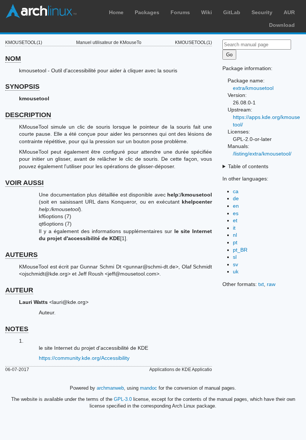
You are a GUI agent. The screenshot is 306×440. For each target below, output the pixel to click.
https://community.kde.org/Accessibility (84, 358)
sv (235, 264)
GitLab (231, 12)
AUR (289, 12)
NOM (13, 58)
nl (235, 235)
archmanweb (110, 388)
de (236, 198)
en (236, 206)
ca (235, 191)
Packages (147, 12)
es (235, 213)
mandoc (148, 388)
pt (235, 242)
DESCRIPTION (28, 115)
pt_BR (240, 250)
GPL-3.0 (123, 399)
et (235, 220)
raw (271, 284)
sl (235, 257)
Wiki (206, 12)
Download (282, 25)
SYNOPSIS (22, 86)
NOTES (16, 329)
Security (262, 12)
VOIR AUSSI (24, 182)
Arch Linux (41, 11)
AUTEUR (19, 290)
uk (235, 271)
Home (116, 12)
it (234, 228)
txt (261, 284)
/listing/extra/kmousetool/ (262, 154)
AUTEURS (21, 254)
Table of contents (248, 166)
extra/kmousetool (253, 88)
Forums (180, 12)
